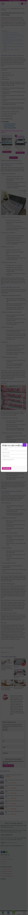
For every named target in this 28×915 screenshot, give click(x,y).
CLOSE (24, 444)
